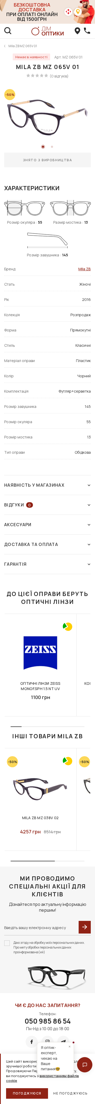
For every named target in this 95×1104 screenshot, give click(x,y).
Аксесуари (18, 524)
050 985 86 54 (48, 1021)
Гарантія (15, 564)
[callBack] (87, 31)
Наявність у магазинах (34, 485)
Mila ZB (84, 268)
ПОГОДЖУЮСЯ (27, 1093)
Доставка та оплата (31, 544)
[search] (8, 31)
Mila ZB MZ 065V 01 (22, 46)
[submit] (85, 927)
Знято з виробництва (47, 160)
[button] (84, 1064)
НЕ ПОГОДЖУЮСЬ (70, 1093)
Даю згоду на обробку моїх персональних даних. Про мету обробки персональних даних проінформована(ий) (49, 947)
